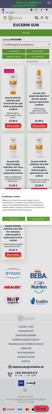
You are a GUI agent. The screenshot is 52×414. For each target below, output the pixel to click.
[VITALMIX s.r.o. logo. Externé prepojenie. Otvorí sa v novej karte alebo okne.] (4, 193)
